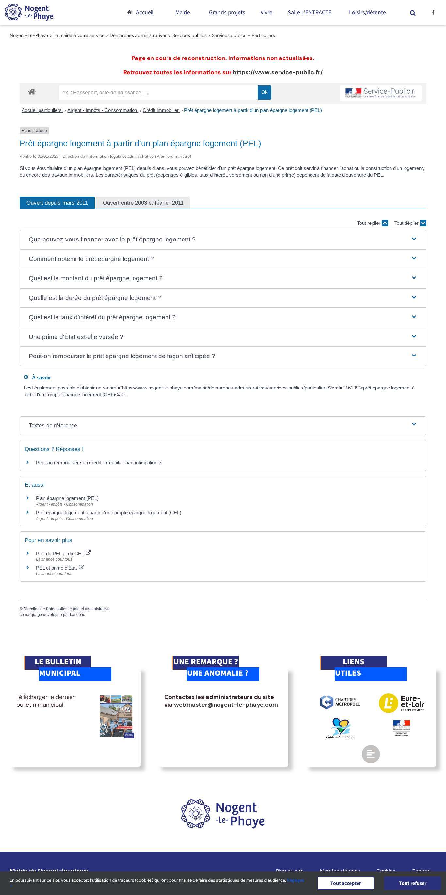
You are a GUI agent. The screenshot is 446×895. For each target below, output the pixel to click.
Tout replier (369, 223)
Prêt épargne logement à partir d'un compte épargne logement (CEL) (108, 512)
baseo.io (77, 614)
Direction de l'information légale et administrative (67, 609)
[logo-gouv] (402, 722)
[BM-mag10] (116, 696)
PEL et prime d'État (57, 568)
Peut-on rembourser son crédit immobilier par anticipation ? (98, 462)
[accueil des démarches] (31, 91)
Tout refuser (412, 883)
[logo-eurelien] (401, 696)
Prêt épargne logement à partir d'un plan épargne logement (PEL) (253, 110)
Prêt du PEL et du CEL (60, 553)
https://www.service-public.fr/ (278, 72)
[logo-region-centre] (340, 721)
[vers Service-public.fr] (381, 93)
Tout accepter (345, 883)
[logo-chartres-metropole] (340, 696)
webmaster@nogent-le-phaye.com (226, 705)
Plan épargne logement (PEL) (67, 498)
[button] (412, 12)
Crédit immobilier (161, 110)
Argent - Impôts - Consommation (102, 110)
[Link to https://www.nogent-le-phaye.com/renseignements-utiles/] (371, 754)
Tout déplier (407, 223)
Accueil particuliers (42, 110)
